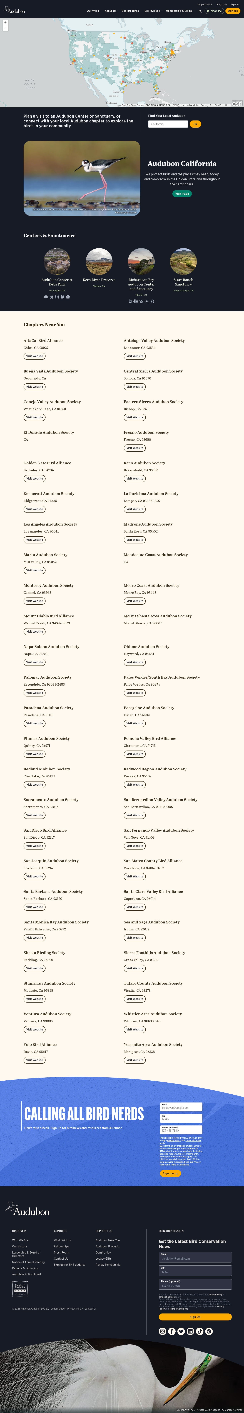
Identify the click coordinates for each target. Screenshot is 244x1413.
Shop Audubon (204, 4)
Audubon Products (108, 1246)
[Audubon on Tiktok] (199, 1331)
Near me (216, 11)
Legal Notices (58, 1308)
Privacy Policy (174, 1140)
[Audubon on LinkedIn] (190, 1331)
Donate (233, 11)
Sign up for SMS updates (69, 1264)
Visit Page (182, 193)
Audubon (14, 9)
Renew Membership (108, 1264)
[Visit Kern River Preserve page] (99, 275)
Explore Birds (130, 11)
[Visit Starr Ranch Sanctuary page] (183, 275)
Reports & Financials (25, 1268)
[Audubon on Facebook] (172, 1331)
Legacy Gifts (103, 1258)
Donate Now (104, 1252)
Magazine (221, 4)
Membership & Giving (179, 11)
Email (164, 1104)
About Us (110, 11)
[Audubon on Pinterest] (209, 1331)
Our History (19, 1246)
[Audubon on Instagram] (162, 1331)
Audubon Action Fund (26, 1274)
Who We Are (20, 1240)
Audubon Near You (108, 1240)
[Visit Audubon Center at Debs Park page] (57, 275)
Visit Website (34, 356)
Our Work (93, 11)
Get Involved (152, 11)
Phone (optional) (170, 1127)
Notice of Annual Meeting (28, 1262)
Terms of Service (193, 1140)
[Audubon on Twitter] (181, 1331)
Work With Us (62, 1240)
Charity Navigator (20, 1289)
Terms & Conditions (179, 1164)
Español (235, 4)
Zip (163, 1116)
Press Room (61, 1252)
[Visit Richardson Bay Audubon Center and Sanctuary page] (141, 275)
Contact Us (61, 1258)
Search (200, 11)
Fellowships (61, 1246)
